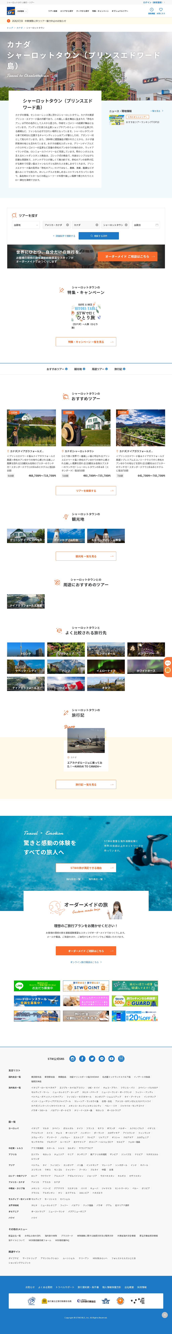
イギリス (151, 1128)
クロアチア (128, 1137)
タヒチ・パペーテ (90, 1092)
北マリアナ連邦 (122, 1205)
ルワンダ (35, 1158)
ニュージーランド (57, 1211)
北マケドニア (80, 1141)
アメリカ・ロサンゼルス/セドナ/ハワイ (133, 1101)
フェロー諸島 (134, 1141)
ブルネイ (94, 1169)
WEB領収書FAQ (62, 1240)
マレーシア (107, 1165)
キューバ (94, 1188)
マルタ (46, 1128)
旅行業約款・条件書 (88, 1287)
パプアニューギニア (77, 1211)
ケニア (71, 1154)
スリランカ (36, 1169)
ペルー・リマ (111, 1105)
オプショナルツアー (120, 11)
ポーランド (99, 1132)
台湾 (111, 1169)
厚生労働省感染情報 (149, 1235)
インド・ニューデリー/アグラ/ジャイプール (51, 1101)
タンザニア (82, 1154)
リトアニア (103, 1137)
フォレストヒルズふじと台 (124, 1258)
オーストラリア (114, 1110)
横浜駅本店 (36, 1076)
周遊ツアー (98, 369)
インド (134, 1165)
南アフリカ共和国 (98, 1154)
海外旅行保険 (51, 1235)
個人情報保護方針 (111, 1287)
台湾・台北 (107, 1101)
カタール (51, 1148)
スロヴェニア (143, 1137)
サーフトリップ (30, 1258)
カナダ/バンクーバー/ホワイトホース (48, 1105)
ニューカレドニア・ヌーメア (66, 1092)
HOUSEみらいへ (100, 1258)
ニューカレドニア (49, 1205)
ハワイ (34, 1217)
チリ (60, 1192)
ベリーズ (47, 1188)
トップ (10, 27)
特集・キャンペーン (100, 11)
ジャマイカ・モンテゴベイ (132, 1105)
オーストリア (71, 1132)
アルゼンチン (49, 1192)
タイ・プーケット (132, 1096)
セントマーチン (122, 1188)
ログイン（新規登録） (153, 2)
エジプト (35, 1154)
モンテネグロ (37, 1141)
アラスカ (46, 1182)
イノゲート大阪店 (142, 1076)
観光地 (78, 369)
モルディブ (36, 1199)
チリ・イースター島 (83, 1110)
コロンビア (84, 1192)
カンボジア (68, 1165)
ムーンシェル (69, 1258)
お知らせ (30, 1287)
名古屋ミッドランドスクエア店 (116, 1076)
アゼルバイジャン (75, 1175)
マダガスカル (152, 1154)
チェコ (59, 1132)
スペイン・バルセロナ (148, 1087)
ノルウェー (65, 1137)
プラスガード (67, 1235)
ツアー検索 (52, 11)
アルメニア (59, 1175)
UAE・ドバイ (94, 1087)
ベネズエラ (97, 1192)
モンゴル (58, 1169)
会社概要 (129, 1287)
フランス (90, 1128)
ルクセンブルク (137, 1128)
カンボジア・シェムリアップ (108, 1096)
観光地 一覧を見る (86, 556)
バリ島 (80, 1165)
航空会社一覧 (15, 1235)
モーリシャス (51, 1199)
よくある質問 (45, 1287)
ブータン (83, 1169)
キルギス (122, 1175)
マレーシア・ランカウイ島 (86, 1101)
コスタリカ (72, 1188)
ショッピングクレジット (20, 1262)
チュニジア (59, 1154)
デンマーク (52, 1137)
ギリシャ (116, 1137)
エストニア (79, 1137)
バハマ (84, 1188)
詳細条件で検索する (65, 235)
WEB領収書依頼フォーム (40, 1240)
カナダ (20, 27)
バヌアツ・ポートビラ (61, 1110)
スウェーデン (37, 1137)
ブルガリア (52, 1141)
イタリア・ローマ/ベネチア (43, 1087)
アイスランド (129, 1132)
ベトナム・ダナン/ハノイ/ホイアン (47, 1096)
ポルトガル (68, 1128)
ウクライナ (46, 1175)
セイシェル (65, 1199)
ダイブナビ (14, 1258)
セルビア (121, 1141)
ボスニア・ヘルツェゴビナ (101, 1141)
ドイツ (80, 1128)
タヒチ (34, 1205)
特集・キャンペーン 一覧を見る (86, 342)
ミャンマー (71, 1169)
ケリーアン (84, 1258)
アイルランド (37, 1132)
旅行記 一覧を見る (86, 784)
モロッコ (100, 1110)
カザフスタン (135, 1175)
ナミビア (139, 1154)
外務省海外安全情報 (126, 1235)
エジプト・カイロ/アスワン (72, 1087)
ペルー (135, 1188)
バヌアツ (76, 1205)
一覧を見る (155, 110)
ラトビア (91, 1137)
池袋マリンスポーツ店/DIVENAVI (84, 1076)
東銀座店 (62, 1076)
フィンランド (144, 1132)
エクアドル (71, 1192)
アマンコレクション (50, 1258)
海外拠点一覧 (96, 879)
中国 (104, 1169)
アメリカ (35, 1182)
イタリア (35, 1128)
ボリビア (146, 1188)
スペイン (56, 1128)
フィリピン (55, 1165)
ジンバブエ (126, 1154)
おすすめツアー (55, 369)
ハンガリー (86, 1132)
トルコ (61, 1148)
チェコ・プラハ (110, 1087)
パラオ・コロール (39, 1110)
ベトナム (35, 1165)
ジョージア (92, 1175)
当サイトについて (17, 1240)
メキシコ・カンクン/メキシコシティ (85, 1105)
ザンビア (114, 1154)
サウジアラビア (86, 1148)
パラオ (99, 1205)
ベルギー (122, 1128)
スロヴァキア (114, 1132)
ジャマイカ (107, 1188)
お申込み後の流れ (33, 1235)
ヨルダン (72, 1148)
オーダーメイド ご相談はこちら (86, 951)
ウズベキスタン (107, 1175)
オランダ (111, 1128)
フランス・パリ (128, 1087)
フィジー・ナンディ (144, 1092)
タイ (45, 1165)
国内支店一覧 (73, 879)
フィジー (64, 1205)
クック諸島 (88, 1205)
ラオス (48, 1169)
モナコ (101, 1128)
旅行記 (118, 369)
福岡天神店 (36, 1081)
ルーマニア (65, 1141)
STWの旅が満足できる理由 (86, 868)
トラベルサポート (65, 1287)
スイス (50, 1132)
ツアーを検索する (86, 490)
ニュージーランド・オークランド (117, 1092)
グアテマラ (59, 1188)
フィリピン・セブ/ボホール (79, 1096)
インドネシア (150, 1096)
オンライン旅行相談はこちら (84, 962)
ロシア (34, 1175)
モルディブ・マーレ (40, 1092)
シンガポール (121, 1165)
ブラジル (35, 1192)
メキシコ (35, 1188)
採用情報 (142, 1287)
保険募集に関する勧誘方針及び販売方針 (95, 1235)
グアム (109, 1205)
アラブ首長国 (37, 1148)
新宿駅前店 (50, 1076)
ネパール (144, 1165)
